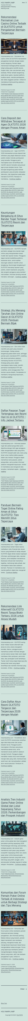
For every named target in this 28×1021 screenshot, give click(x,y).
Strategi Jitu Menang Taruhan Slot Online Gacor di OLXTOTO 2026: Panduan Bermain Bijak (13, 317)
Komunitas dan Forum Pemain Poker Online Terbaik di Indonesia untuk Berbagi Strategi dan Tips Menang (14, 899)
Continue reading (6, 84)
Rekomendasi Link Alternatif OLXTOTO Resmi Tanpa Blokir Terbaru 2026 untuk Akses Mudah (12, 613)
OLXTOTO (11, 91)
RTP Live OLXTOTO (19, 101)
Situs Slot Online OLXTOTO (8, 103)
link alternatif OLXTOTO (13, 97)
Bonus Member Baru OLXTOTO (9, 95)
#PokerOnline (4, 875)
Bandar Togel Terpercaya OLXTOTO (14, 93)
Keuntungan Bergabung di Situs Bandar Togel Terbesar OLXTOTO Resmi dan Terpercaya (14, 219)
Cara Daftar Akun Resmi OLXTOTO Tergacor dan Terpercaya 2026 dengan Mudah (11, 708)
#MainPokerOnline (10, 873)
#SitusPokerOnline (5, 877)
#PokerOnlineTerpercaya (14, 875)
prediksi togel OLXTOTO (7, 101)
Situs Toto (4, 1003)
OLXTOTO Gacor (20, 99)
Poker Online (12, 872)
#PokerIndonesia (19, 873)
